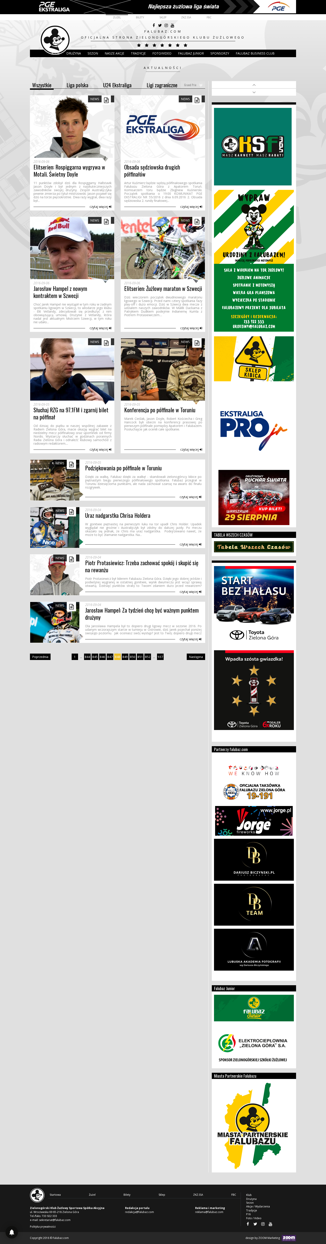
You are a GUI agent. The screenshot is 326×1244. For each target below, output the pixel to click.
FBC (209, 17)
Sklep (163, 17)
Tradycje (138, 53)
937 (160, 657)
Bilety (140, 17)
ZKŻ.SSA (186, 17)
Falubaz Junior (191, 53)
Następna (196, 657)
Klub (55, 53)
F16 (248, 1214)
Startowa (55, 1195)
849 (125, 657)
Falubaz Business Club (255, 53)
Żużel (117, 17)
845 (95, 657)
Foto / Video (253, 1218)
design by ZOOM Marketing (263, 1238)
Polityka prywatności (43, 1226)
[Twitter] (160, 25)
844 (87, 657)
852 (147, 657)
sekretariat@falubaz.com (55, 1220)
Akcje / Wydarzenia (258, 1206)
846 (102, 657)
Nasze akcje (114, 53)
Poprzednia (40, 657)
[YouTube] (172, 25)
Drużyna (251, 1199)
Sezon (93, 53)
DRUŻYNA (73, 53)
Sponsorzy (219, 53)
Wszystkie (41, 85)
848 (117, 657)
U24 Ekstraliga (117, 85)
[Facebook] (154, 25)
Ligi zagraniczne (162, 85)
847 (110, 657)
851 (140, 657)
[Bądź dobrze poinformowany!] (12, 1232)
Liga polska (77, 85)
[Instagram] (166, 25)
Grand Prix (190, 84)
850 (132, 657)
